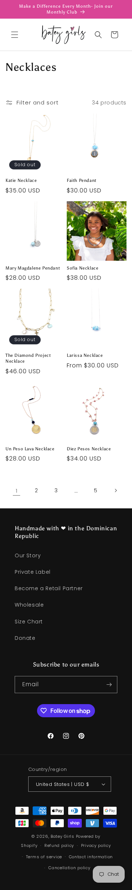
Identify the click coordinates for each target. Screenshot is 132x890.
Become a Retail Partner (49, 588)
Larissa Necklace (85, 355)
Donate (25, 638)
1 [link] (17, 490)
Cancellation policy (69, 868)
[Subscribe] (109, 684)
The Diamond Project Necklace (28, 358)
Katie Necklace (21, 180)
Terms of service (44, 857)
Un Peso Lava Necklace (30, 448)
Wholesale (29, 604)
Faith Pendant (81, 180)
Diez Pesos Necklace (89, 448)
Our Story (28, 555)
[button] (15, 35)
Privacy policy (96, 845)
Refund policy (59, 845)
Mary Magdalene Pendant (33, 268)
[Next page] (115, 490)
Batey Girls (62, 836)
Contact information (91, 857)
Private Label (33, 572)
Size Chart (29, 621)
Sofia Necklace (82, 268)
